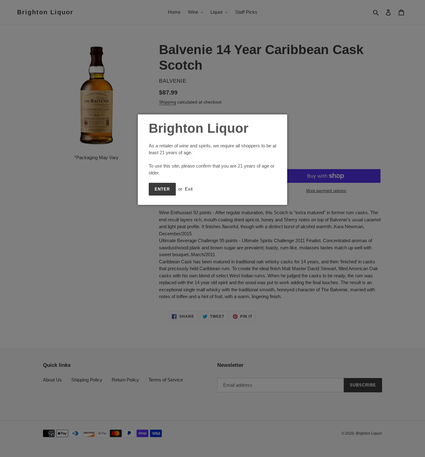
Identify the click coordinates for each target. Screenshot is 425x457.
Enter (162, 189)
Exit (189, 189)
